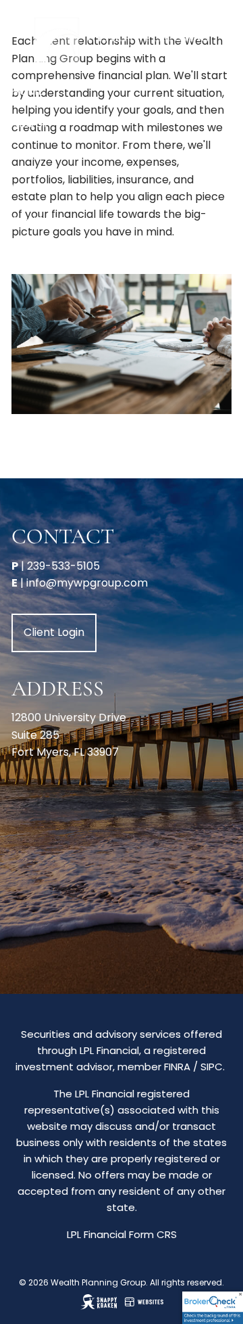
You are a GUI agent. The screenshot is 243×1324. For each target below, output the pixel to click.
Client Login (48, 253)
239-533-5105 (63, 566)
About (30, 123)
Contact (39, 221)
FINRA (177, 1066)
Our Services (50, 156)
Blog (26, 188)
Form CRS (153, 1234)
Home (27, 91)
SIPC (211, 1066)
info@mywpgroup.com (87, 583)
